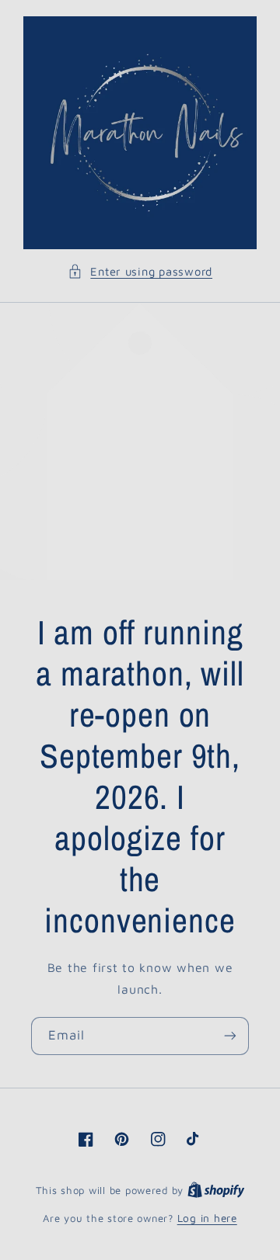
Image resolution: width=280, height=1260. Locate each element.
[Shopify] (216, 1190)
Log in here (207, 1218)
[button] (140, 272)
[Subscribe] (230, 1036)
